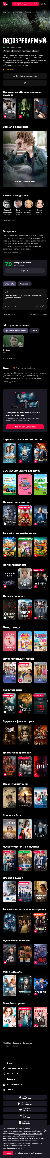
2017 (8, 48)
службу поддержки (36, 1153)
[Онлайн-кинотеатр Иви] (6, 3)
